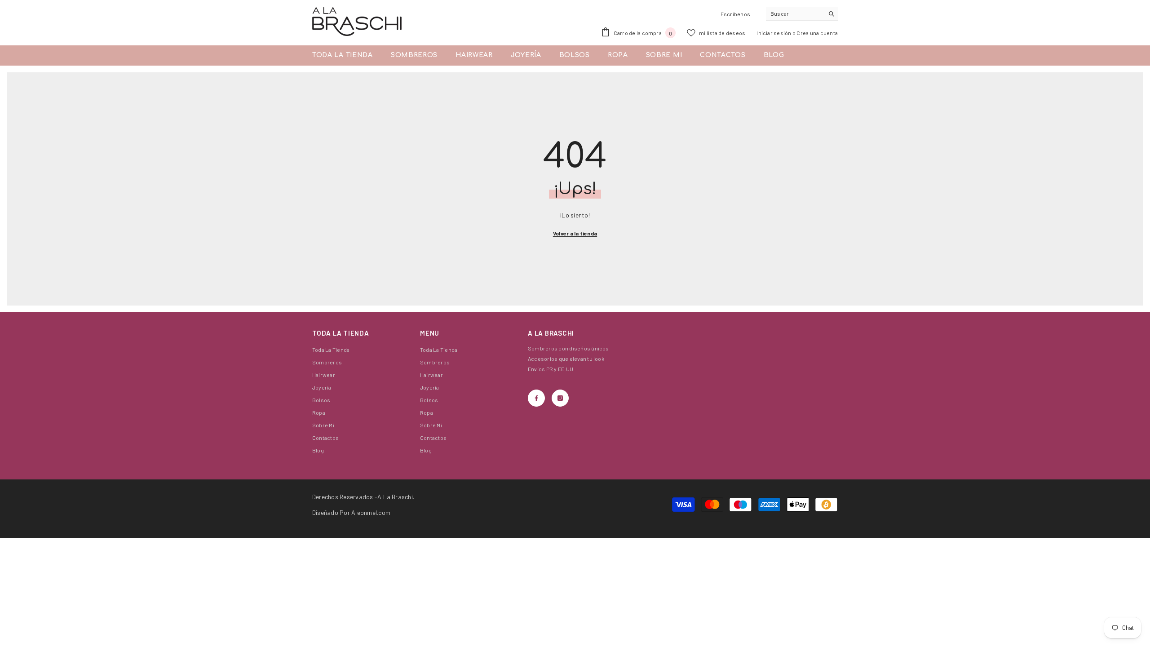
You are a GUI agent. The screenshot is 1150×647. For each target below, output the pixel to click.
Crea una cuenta (817, 33)
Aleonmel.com (370, 512)
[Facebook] (536, 398)
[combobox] (795, 13)
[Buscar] (802, 14)
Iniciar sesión (774, 33)
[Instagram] (560, 398)
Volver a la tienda (575, 233)
